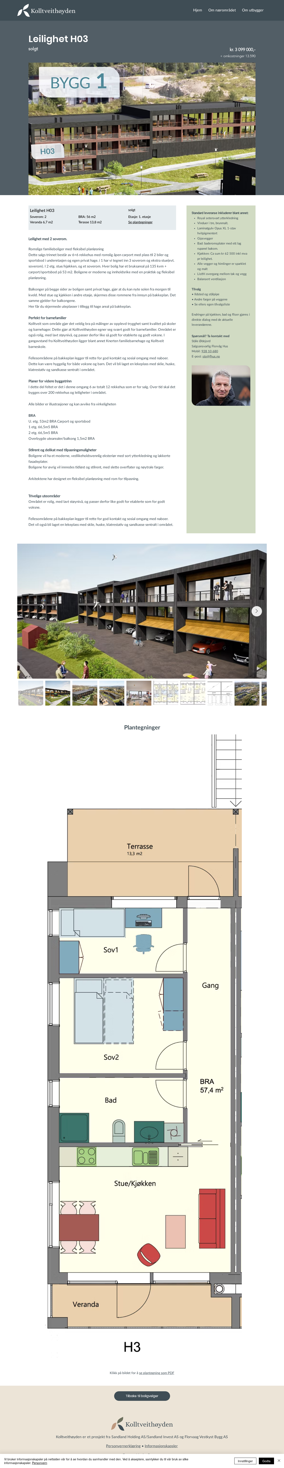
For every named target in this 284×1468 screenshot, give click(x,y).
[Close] (279, 1461)
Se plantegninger (140, 222)
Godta (266, 1461)
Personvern (39, 1463)
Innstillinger (245, 1461)
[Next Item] (257, 611)
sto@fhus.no (211, 356)
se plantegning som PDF (156, 1373)
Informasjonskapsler (161, 1446)
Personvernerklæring (123, 1446)
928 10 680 (209, 351)
